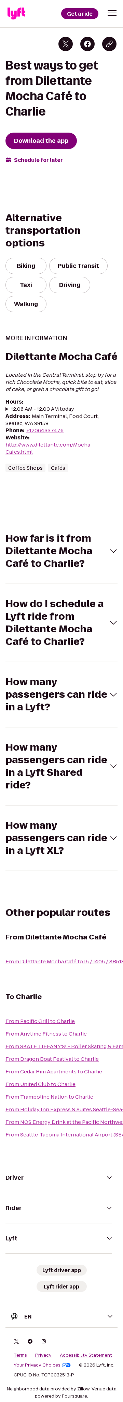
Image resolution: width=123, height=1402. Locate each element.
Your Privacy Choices (37, 1365)
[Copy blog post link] (109, 44)
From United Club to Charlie (40, 1084)
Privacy (43, 1355)
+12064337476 (45, 430)
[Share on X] (65, 44)
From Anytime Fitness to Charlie (46, 1033)
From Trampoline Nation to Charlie (49, 1096)
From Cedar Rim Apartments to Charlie (53, 1071)
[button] (112, 12)
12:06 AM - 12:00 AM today (42, 408)
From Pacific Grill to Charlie (40, 1021)
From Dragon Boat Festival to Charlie (52, 1058)
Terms (20, 1355)
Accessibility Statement (86, 1355)
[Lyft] (16, 14)
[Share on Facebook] (87, 44)
